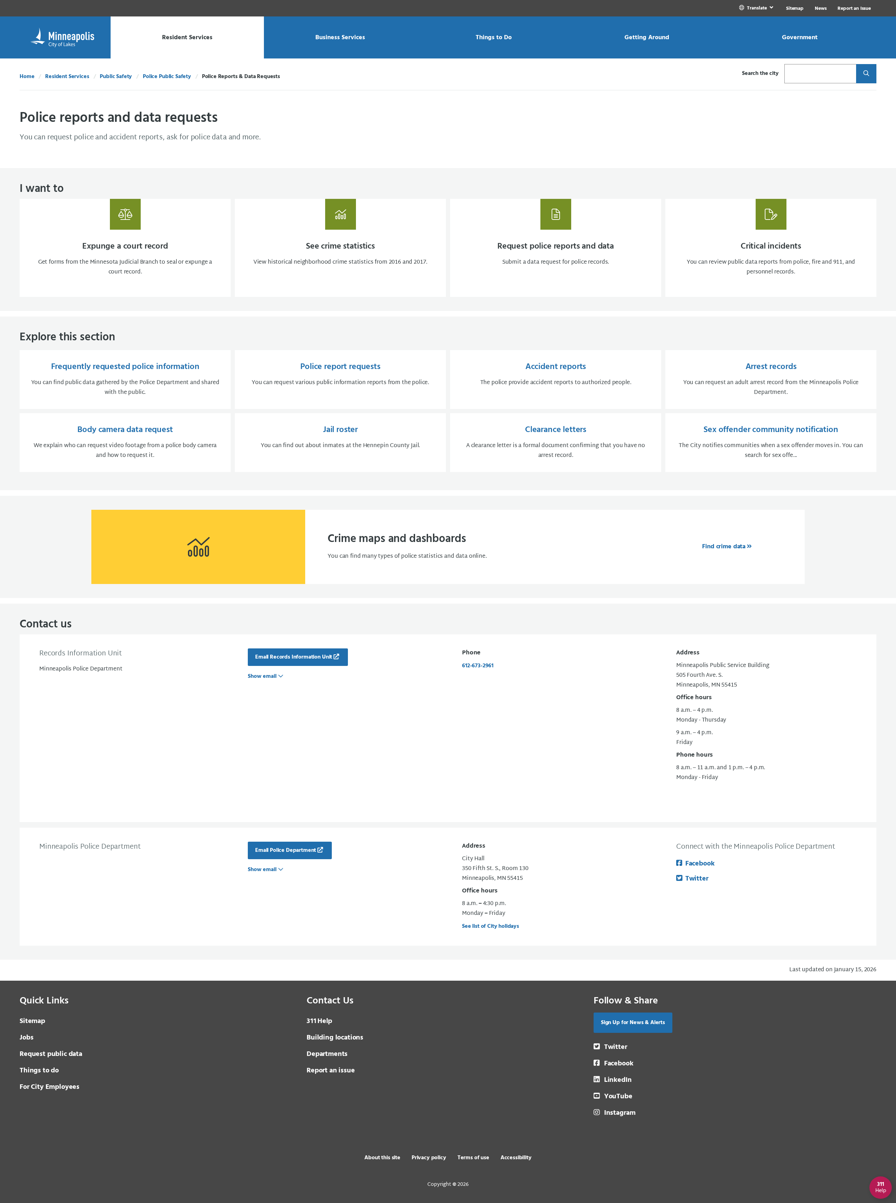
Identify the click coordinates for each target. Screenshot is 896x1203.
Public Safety (116, 76)
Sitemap (795, 9)
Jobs (26, 1037)
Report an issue (331, 1070)
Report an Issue (854, 9)
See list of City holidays (490, 926)
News (820, 9)
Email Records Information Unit (293, 657)
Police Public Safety (167, 76)
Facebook (699, 863)
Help (319, 1021)
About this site (382, 1157)
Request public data (51, 1054)
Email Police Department (285, 850)
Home (27, 76)
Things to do (39, 1070)
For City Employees (49, 1087)
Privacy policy (429, 1157)
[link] (756, 8)
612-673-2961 (477, 665)
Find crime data (724, 547)
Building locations (335, 1037)
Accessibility (516, 1157)
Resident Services (67, 76)
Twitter (696, 878)
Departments (327, 1054)
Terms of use (473, 1157)
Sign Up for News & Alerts (633, 1022)
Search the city (760, 73)
